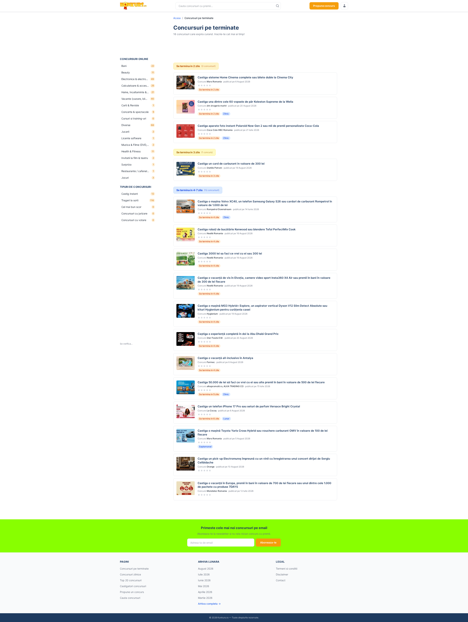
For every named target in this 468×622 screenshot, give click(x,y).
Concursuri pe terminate (134, 568)
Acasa (177, 18)
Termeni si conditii (286, 568)
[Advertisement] (138, 34)
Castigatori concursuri (133, 586)
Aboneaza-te (268, 542)
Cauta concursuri (130, 597)
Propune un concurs (132, 592)
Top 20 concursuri (130, 580)
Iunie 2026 (204, 580)
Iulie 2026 (204, 574)
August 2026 (205, 568)
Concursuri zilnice (130, 574)
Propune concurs (324, 5)
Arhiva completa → (209, 603)
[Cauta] (277, 6)
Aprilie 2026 (205, 592)
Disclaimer (282, 574)
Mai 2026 (203, 586)
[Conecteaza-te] (344, 5)
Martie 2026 (205, 597)
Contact (280, 580)
